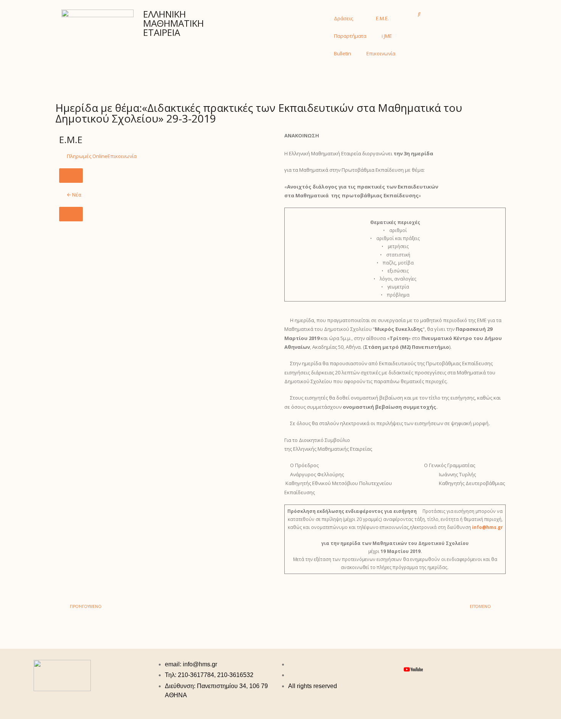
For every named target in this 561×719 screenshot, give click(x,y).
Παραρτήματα (350, 35)
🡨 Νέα (74, 194)
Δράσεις (343, 18)
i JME (387, 35)
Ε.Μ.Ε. (382, 18)
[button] (419, 13)
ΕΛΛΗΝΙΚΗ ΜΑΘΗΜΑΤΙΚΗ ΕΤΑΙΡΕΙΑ (173, 23)
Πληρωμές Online (87, 156)
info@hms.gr (487, 527)
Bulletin (342, 53)
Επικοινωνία (380, 53)
